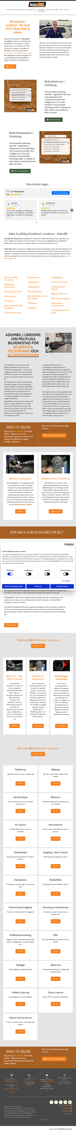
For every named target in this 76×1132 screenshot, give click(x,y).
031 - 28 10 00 (31, 1079)
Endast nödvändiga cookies (14, 586)
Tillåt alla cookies (62, 586)
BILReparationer (23, 355)
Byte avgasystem (35, 291)
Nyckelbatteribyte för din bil (60, 311)
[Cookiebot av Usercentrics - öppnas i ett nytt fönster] (66, 544)
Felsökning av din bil (12, 291)
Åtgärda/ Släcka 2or (59, 294)
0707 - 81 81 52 (30, 1081)
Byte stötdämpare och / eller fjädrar (38, 297)
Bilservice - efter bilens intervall (14, 677)
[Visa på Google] (8, 204)
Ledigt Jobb (54, 9)
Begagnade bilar (31, 9)
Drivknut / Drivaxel (59, 282)
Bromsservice (33, 277)
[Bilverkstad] (37, 665)
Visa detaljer (66, 581)
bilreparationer (24, 53)
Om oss (60, 9)
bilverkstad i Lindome (45, 640)
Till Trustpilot (67, 1111)
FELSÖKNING (19, 351)
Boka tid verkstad (20, 9)
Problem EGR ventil (12, 312)
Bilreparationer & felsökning (56, 478)
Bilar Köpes (10, 9)
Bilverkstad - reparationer (38, 677)
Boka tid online (11, 1092)
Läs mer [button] (8, 217)
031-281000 (19, 431)
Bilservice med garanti (20, 478)
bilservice (14, 53)
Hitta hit (66, 9)
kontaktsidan (50, 1079)
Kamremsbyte (10, 296)
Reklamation (29, 1085)
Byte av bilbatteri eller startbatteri (13, 306)
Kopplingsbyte (34, 286)
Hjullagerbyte (33, 282)
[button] (10, 66)
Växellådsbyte (57, 277)
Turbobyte (32, 303)
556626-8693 (31, 1083)
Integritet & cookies (43, 1119)
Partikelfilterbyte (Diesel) (58, 287)
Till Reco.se (67, 1108)
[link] (10, 10)
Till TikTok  (68, 1114)
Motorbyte (32, 308)
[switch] (28, 574)
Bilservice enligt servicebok (10, 278)
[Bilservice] (20, 464)
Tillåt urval (38, 586)
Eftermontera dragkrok (60, 298)
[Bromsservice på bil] (55, 464)
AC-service (8, 301)
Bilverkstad (41, 9)
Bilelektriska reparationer (9, 285)
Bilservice (23, 347)
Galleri (48, 9)
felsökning (7, 53)
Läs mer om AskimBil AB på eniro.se (60, 1129)
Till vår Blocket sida (65, 1105)
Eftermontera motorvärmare (57, 304)
